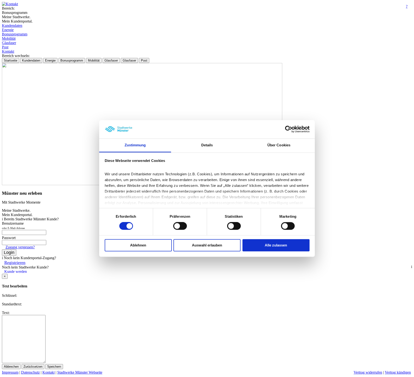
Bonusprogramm (14, 34)
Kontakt (8, 51)
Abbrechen (11, 366)
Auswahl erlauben (207, 245)
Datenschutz (30, 372)
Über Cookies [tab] (278, 145)
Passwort (9, 238)
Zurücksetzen (32, 366)
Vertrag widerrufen (368, 372)
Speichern (54, 366)
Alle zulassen (276, 245)
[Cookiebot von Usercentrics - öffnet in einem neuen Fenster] (289, 129)
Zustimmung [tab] (135, 145)
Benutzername (13, 225)
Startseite (10, 60)
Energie (8, 30)
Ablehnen (138, 245)
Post (5, 47)
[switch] (180, 226)
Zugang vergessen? (20, 247)
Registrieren (14, 262)
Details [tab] (207, 145)
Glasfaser (9, 43)
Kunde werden (15, 271)
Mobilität (9, 38)
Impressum (10, 372)
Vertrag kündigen (398, 372)
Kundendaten (12, 25)
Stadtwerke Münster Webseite (79, 372)
